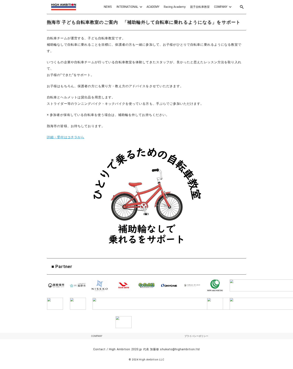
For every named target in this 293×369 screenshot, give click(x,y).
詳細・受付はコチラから (65, 137)
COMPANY (96, 336)
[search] (241, 7)
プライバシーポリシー (196, 336)
